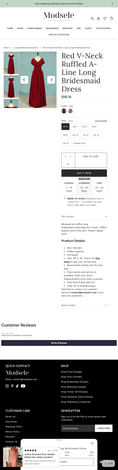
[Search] (92, 18)
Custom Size (79, 143)
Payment (10, 436)
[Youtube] (23, 385)
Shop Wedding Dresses (73, 386)
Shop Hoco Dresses (71, 376)
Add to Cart (91, 156)
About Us (11, 416)
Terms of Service (15, 446)
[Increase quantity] (68, 164)
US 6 (94, 126)
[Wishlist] (105, 18)
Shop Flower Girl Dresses (74, 391)
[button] (59, 343)
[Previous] (7, 3)
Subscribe (103, 428)
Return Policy (13, 431)
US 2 (75, 126)
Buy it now (84, 173)
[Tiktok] (17, 385)
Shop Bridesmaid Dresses (74, 381)
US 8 (65, 135)
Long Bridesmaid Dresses (26, 47)
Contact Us (12, 441)
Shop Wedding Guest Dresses (77, 396)
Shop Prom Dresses (71, 371)
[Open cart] (111, 18)
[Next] (112, 3)
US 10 (75, 135)
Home (6, 47)
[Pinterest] (12, 385)
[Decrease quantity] (66, 156)
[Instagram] (7, 385)
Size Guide (11, 421)
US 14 (96, 135)
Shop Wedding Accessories (75, 401)
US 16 (66, 143)
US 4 (84, 126)
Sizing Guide (101, 121)
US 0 (65, 126)
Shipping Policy (14, 426)
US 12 (85, 135)
